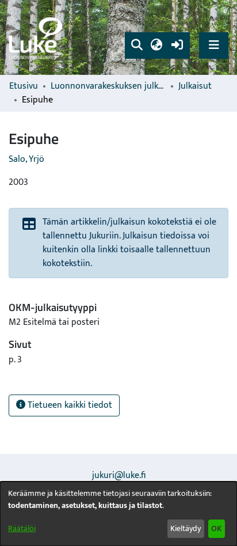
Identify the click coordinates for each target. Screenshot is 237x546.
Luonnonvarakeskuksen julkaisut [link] (108, 86)
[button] (136, 45)
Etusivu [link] (23, 86)
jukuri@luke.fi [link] (119, 475)
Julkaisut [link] (195, 86)
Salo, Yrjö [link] (26, 159)
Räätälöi (22, 528)
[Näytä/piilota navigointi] (213, 45)
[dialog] (118, 513)
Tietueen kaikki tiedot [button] (68, 405)
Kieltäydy (185, 528)
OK (216, 528)
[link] (37, 37)
